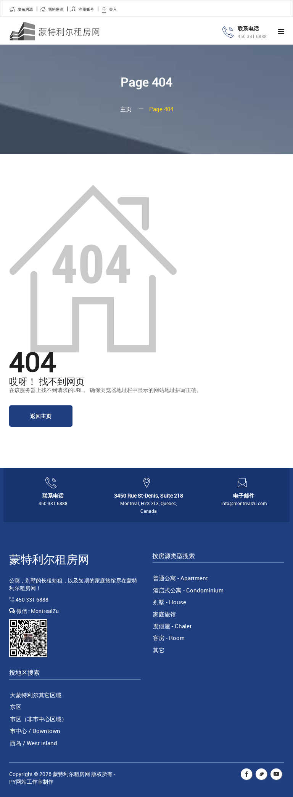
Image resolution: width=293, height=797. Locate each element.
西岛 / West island (33, 743)
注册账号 (86, 9)
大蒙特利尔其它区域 (35, 695)
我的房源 (55, 9)
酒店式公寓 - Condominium (188, 590)
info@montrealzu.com (244, 503)
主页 (126, 109)
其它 (158, 650)
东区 (15, 707)
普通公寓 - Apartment (180, 578)
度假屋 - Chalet (172, 626)
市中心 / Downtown (35, 731)
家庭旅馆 (164, 614)
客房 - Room (169, 638)
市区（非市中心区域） (38, 719)
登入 (113, 9)
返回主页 (41, 415)
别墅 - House (169, 602)
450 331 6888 (252, 36)
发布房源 (25, 9)
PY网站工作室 (26, 781)
